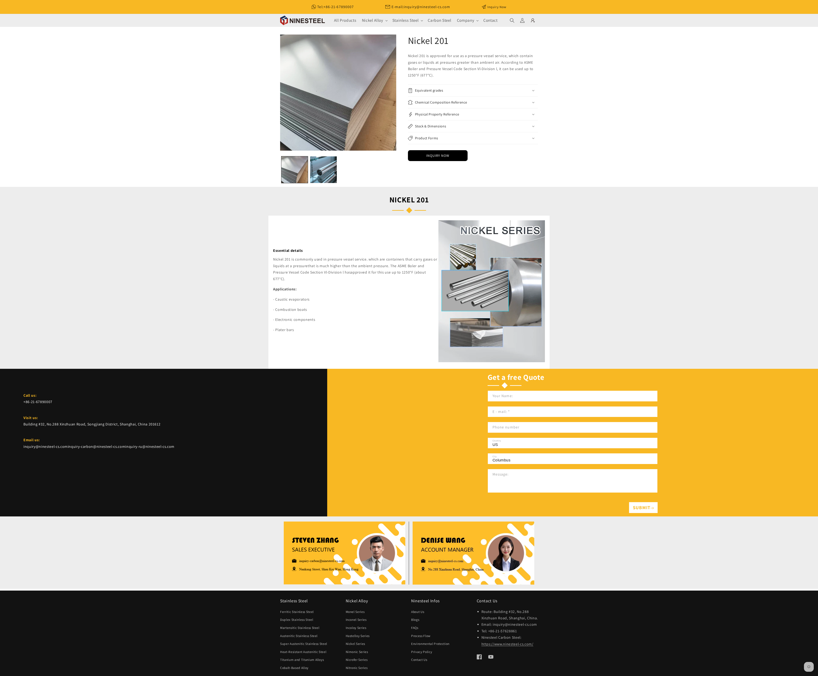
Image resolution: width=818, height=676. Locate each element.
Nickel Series (355, 643)
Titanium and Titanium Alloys (302, 659)
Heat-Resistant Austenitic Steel (303, 652)
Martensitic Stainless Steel (300, 628)
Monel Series (355, 612)
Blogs (415, 619)
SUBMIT (641, 507)
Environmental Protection (430, 643)
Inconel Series (356, 619)
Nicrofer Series (357, 659)
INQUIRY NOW (437, 155)
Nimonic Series (357, 652)
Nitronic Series (357, 668)
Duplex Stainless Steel (296, 619)
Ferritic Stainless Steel (297, 612)
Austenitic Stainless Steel (299, 636)
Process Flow (421, 636)
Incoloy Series (356, 628)
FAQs (414, 628)
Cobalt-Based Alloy (294, 668)
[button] (374, 20)
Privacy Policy (421, 652)
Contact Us (419, 659)
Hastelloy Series (358, 636)
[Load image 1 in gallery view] (294, 169)
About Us (417, 612)
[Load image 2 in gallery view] (323, 169)
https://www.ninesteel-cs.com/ (507, 643)
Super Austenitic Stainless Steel (303, 643)
